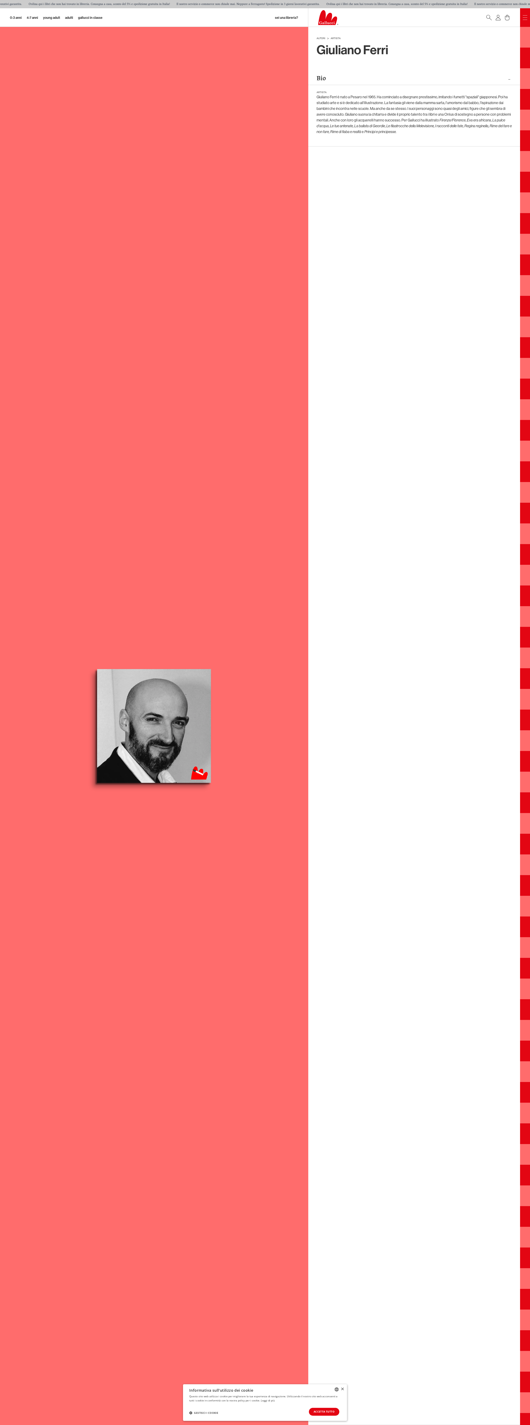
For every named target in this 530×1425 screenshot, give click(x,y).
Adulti (69, 18)
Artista (336, 38)
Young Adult (51, 18)
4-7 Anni (32, 18)
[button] (203, 1412)
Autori (321, 38)
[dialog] (265, 1402)
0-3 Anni (16, 18)
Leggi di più (268, 1400)
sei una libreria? (286, 18)
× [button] (342, 1389)
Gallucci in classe (90, 18)
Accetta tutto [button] (324, 1411)
